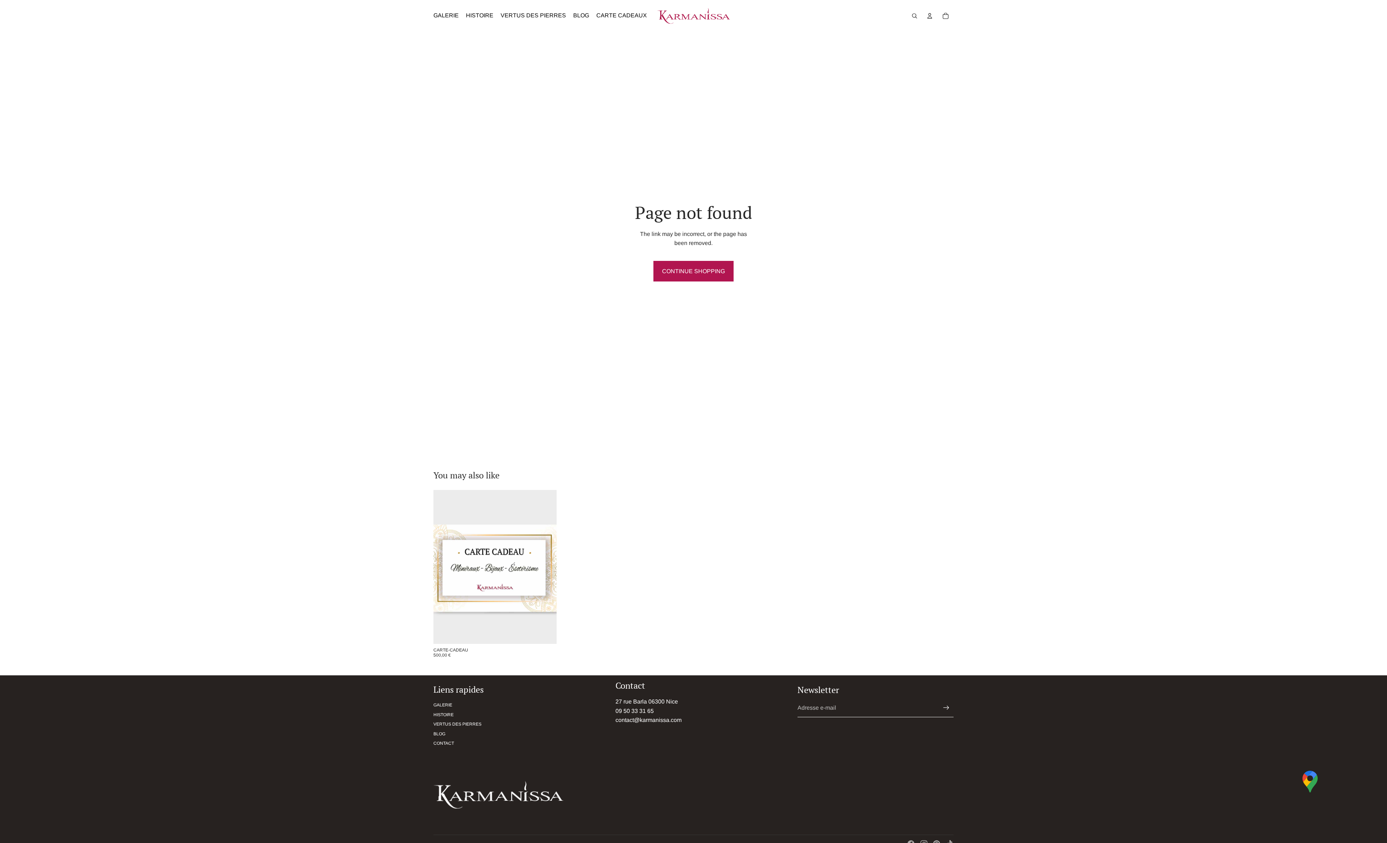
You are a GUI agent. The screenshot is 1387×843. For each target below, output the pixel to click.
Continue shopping (693, 271)
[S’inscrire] (946, 708)
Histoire (443, 714)
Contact (443, 743)
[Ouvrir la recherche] (914, 16)
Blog (439, 733)
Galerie (442, 704)
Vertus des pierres (457, 724)
